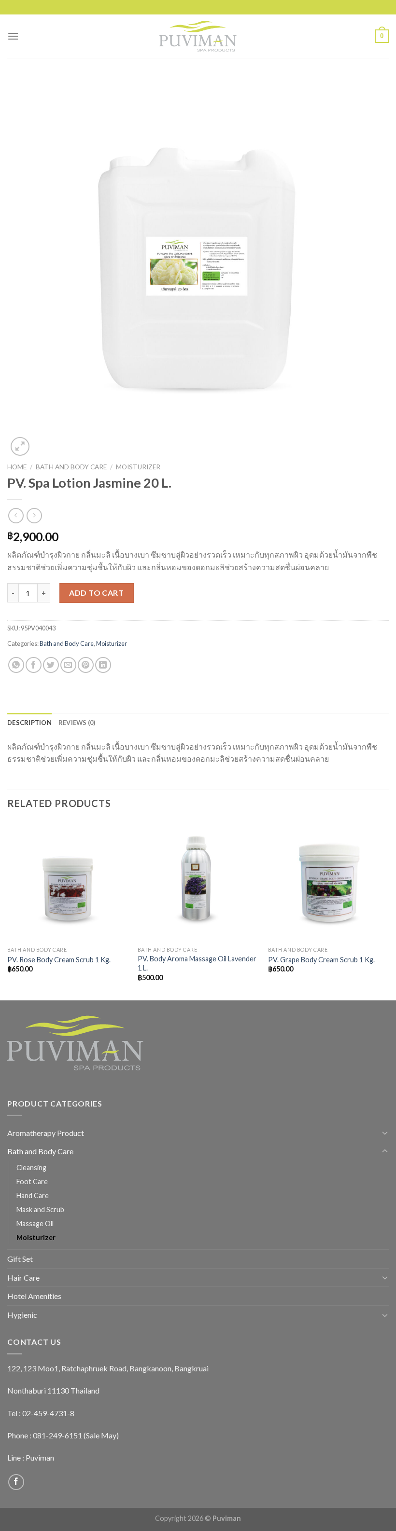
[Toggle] (385, 1132)
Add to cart (96, 592)
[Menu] (13, 36)
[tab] (29, 722)
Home (17, 467)
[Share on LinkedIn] (103, 665)
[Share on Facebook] (34, 665)
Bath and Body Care (71, 467)
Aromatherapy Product (45, 1132)
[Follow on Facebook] (16, 1482)
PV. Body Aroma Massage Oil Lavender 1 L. (197, 963)
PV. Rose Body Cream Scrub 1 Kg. (59, 960)
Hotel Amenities (34, 1295)
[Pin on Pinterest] (86, 665)
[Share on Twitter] (51, 665)
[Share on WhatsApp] (16, 665)
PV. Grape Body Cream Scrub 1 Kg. (321, 960)
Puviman (40, 1457)
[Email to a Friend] (68, 665)
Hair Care (23, 1277)
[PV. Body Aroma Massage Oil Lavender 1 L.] (198, 881)
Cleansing (31, 1167)
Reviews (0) (77, 722)
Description (29, 722)
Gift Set (20, 1258)
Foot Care (32, 1181)
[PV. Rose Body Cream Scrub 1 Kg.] (67, 881)
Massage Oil (35, 1223)
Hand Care (32, 1195)
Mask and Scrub (40, 1209)
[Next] (388, 909)
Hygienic (22, 1314)
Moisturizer (138, 467)
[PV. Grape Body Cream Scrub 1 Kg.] (328, 881)
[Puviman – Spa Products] (198, 36)
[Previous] (7, 909)
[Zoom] (20, 446)
